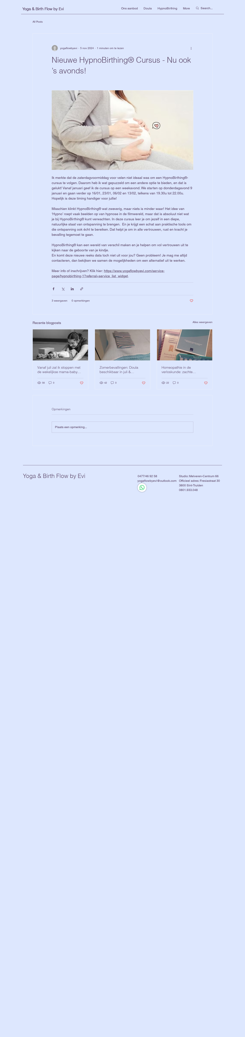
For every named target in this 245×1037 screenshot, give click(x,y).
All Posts (38, 21)
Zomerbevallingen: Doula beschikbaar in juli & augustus (119, 369)
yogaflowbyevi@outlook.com (156, 481)
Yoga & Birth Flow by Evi (43, 8)
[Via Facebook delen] (53, 289)
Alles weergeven (202, 322)
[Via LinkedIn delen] (72, 289)
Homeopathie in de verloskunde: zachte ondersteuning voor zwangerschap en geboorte (183, 369)
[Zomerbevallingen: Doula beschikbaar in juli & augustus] (122, 344)
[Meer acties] (191, 48)
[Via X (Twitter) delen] (63, 289)
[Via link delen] (81, 289)
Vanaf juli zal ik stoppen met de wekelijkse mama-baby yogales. (58, 369)
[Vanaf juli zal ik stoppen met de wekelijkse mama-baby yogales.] (60, 344)
